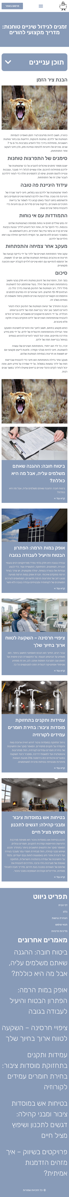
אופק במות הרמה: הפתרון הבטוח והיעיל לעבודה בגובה (38, 1000)
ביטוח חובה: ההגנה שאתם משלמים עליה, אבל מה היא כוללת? (38, 473)
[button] (40, 6)
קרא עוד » (59, 498)
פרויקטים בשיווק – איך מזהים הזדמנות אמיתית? (36, 1162)
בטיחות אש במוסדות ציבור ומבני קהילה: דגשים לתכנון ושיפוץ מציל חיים (38, 824)
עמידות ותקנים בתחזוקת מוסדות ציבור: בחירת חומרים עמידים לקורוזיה (36, 727)
